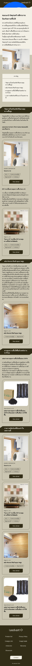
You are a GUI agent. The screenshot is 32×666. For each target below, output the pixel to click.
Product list (8, 636)
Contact (16, 657)
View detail (16, 182)
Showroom (9, 650)
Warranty (23, 646)
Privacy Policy (23, 636)
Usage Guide (23, 641)
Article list (9, 646)
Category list (9, 641)
